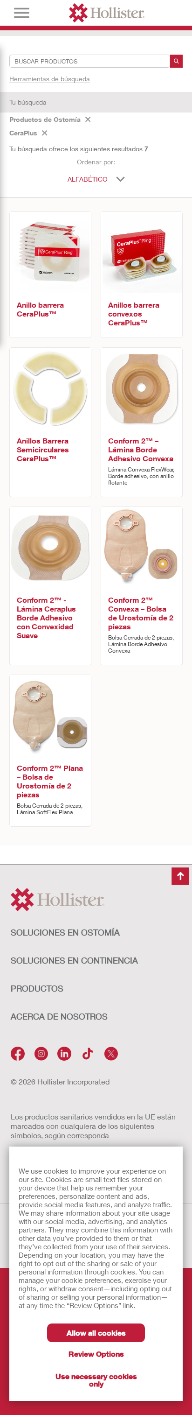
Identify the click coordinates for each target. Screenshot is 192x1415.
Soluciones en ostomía (65, 932)
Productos (37, 988)
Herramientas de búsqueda (49, 79)
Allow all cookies (96, 1332)
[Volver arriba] (180, 876)
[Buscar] (176, 61)
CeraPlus (23, 133)
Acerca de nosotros (59, 1016)
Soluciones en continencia (74, 960)
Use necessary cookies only (96, 1380)
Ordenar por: (96, 162)
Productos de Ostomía (45, 119)
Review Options (96, 1353)
